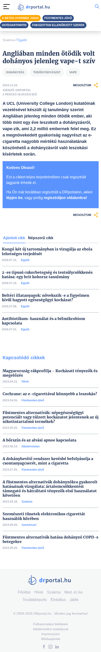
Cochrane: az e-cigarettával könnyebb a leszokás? (50, 394)
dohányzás (15, 72)
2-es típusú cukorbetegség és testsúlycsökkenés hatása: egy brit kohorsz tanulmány (47, 274)
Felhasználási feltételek (50, 624)
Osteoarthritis (14, 25)
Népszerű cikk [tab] (40, 238)
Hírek (25, 381)
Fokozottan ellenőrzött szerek (58, 25)
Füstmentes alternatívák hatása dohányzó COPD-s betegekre (50, 539)
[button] (44, 647)
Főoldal (24, 592)
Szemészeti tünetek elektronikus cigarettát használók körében (44, 516)
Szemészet (29, 525)
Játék (74, 600)
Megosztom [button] (82, 85)
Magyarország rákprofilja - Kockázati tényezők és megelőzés (50, 373)
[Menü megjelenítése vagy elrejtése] (6, 6)
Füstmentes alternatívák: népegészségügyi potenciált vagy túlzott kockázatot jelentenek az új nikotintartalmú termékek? (50, 417)
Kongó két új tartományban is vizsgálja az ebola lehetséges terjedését (47, 251)
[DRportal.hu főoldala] (34, 7)
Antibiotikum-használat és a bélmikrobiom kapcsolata (43, 320)
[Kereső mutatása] (97, 6)
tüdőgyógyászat (46, 72)
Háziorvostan (30, 446)
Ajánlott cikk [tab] (14, 238)
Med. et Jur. (73, 592)
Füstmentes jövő (33, 400)
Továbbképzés (35, 600)
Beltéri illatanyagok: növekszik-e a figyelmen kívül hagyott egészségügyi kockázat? (45, 297)
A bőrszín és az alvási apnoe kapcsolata (39, 440)
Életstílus (58, 600)
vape (73, 72)
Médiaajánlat (50, 639)
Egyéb (22, 40)
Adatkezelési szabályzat (50, 629)
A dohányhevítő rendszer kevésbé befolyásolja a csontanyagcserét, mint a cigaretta (48, 461)
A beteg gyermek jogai (20, 18)
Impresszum (50, 634)
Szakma (9, 40)
